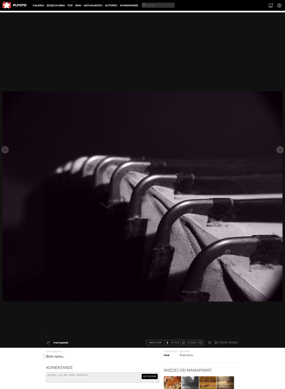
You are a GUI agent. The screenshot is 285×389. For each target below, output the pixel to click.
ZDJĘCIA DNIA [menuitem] (56, 5)
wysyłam (149, 376)
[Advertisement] (142, 35)
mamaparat (60, 342)
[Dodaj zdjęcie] (271, 5)
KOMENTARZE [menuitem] (129, 5)
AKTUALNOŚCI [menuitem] (93, 5)
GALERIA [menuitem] (38, 5)
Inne (166, 355)
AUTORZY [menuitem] (111, 5)
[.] (48, 342)
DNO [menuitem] (78, 5)
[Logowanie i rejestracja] (279, 5)
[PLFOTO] (14, 5)
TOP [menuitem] (70, 5)
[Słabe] (200, 342)
